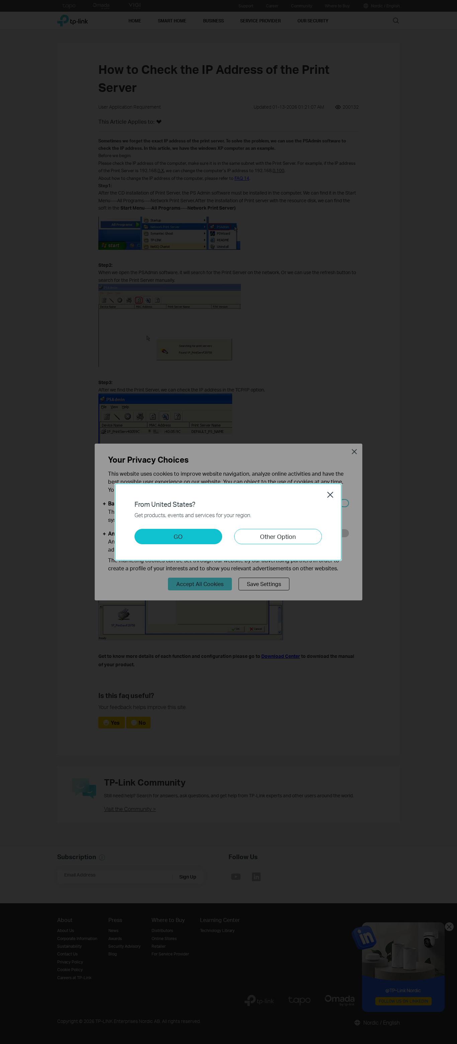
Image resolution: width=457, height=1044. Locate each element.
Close (330, 494)
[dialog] (228, 522)
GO (178, 536)
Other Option (278, 536)
